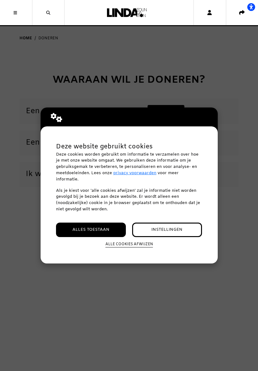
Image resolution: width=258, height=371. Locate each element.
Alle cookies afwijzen (129, 244)
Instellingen (166, 229)
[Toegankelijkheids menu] (251, 7)
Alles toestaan (90, 229)
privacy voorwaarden (134, 173)
